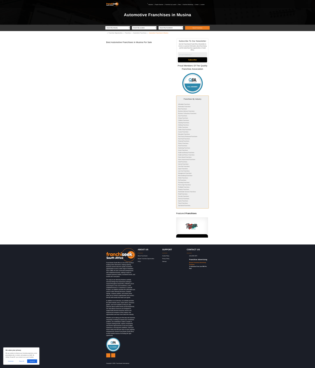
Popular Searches (159, 4)
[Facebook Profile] (113, 355)
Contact (197, 4)
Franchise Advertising (188, 4)
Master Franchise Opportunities (146, 258)
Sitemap (164, 261)
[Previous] (176, 227)
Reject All (21, 361)
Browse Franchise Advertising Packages (197, 263)
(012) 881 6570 (193, 255)
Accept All (32, 361)
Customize (11, 361)
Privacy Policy (165, 258)
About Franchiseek (142, 255)
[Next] (207, 227)
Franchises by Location (170, 4)
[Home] (106, 33)
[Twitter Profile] (108, 355)
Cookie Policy (165, 255)
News (179, 4)
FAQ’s (139, 261)
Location (202, 4)
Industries (150, 4)
